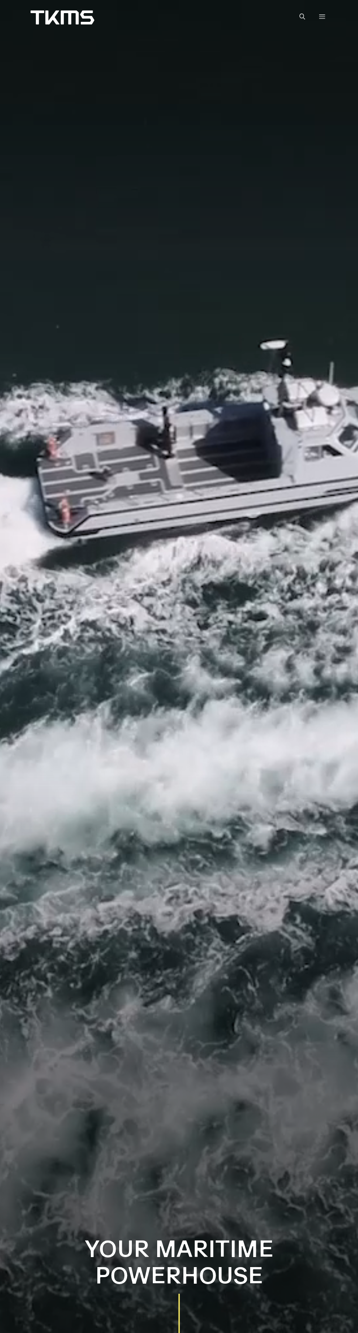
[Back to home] (62, 17)
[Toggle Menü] (322, 16)
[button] (304, 17)
